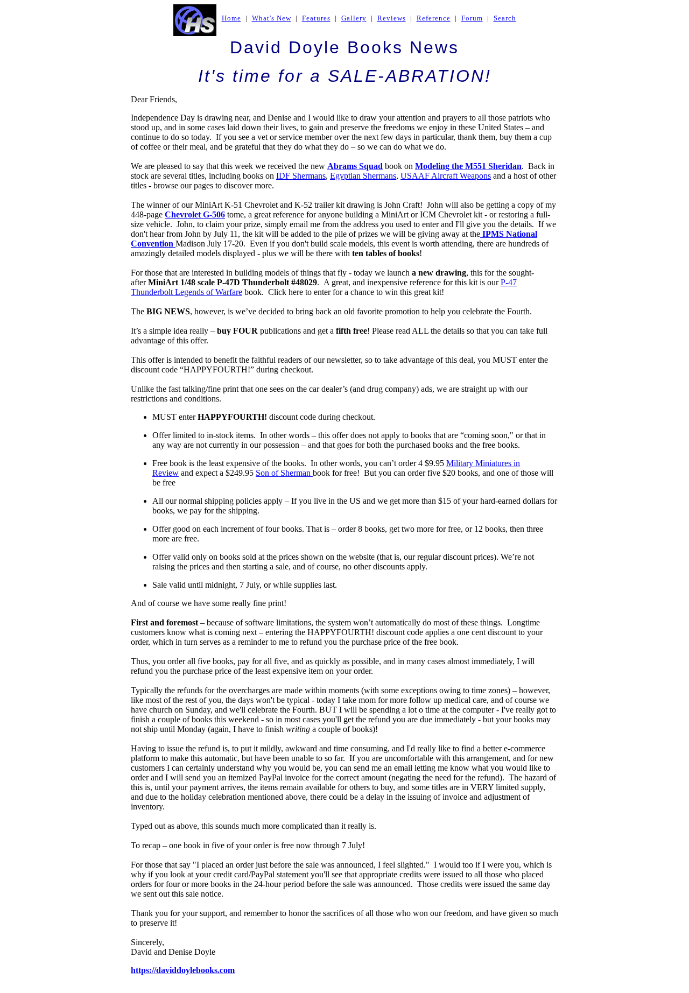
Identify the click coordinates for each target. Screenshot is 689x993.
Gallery (354, 18)
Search (505, 18)
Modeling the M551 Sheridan (468, 166)
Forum (472, 18)
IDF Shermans (301, 175)
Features (316, 18)
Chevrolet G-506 (195, 214)
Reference (434, 18)
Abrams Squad (355, 166)
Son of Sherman (284, 472)
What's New (271, 18)
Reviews (391, 18)
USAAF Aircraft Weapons (445, 175)
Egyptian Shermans (363, 175)
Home (231, 18)
